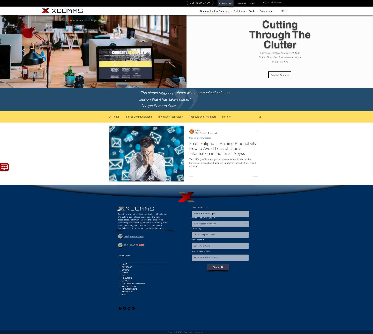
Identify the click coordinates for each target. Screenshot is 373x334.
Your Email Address (201, 251)
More (225, 116)
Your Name (197, 240)
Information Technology (170, 116)
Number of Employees (203, 218)
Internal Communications (138, 116)
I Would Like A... (199, 208)
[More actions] (258, 131)
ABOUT (125, 273)
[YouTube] (133, 308)
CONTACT (126, 270)
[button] (253, 3)
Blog (124, 295)
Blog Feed (122, 297)
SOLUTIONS (127, 267)
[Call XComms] (120, 245)
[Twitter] (124, 308)
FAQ (123, 275)
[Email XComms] (120, 236)
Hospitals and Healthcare (202, 116)
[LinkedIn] (128, 308)
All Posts (114, 116)
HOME (124, 264)
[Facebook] (120, 308)
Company (196, 228)
